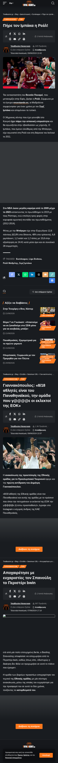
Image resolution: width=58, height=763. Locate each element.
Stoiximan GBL (46, 328)
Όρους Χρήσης (24, 755)
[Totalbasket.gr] (29, 3)
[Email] (15, 39)
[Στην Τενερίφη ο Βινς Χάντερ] (47, 311)
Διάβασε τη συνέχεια (29, 549)
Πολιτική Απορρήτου (13, 758)
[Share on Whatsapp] (19, 33)
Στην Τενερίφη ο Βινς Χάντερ (18, 308)
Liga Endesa (35, 259)
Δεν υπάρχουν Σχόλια (21, 50)
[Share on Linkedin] (24, 33)
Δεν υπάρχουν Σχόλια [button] (43, 292)
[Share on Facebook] (10, 33)
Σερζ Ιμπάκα (25, 263)
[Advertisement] (29, 172)
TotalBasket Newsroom (20, 46)
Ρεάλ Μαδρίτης (10, 263)
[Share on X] (15, 33)
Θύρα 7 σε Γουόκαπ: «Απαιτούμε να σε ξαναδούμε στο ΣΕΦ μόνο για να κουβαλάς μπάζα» (20, 325)
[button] (46, 755)
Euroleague (10, 19)
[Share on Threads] (10, 39)
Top (21, 19)
